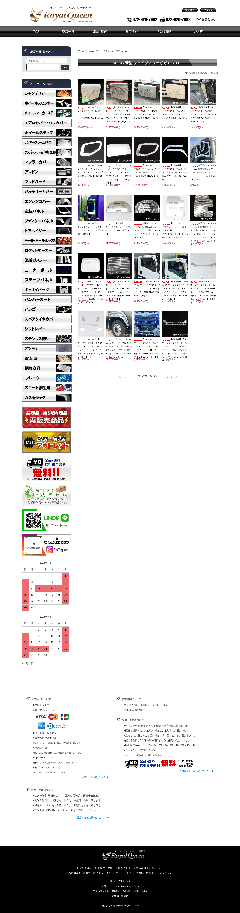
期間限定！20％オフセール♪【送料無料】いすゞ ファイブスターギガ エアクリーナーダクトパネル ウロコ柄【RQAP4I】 (203, 172)
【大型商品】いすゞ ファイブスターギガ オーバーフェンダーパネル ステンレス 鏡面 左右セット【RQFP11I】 (175, 172)
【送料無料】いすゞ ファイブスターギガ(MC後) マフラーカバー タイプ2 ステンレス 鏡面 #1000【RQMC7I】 (147, 114)
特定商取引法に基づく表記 (83, 872)
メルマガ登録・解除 (140, 872)
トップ (80, 868)
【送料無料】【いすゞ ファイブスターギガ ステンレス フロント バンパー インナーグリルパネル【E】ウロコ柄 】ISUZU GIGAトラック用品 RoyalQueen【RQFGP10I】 (175, 350)
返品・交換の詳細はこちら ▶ (93, 817)
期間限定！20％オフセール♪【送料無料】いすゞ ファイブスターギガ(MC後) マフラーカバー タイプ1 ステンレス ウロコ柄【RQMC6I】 (119, 114)
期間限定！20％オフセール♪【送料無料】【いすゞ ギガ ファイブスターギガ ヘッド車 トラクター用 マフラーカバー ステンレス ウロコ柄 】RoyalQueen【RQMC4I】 (203, 234)
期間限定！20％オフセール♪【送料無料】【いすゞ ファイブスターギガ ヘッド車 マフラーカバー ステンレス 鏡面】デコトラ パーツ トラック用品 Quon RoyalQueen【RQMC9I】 (90, 292)
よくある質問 (138, 868)
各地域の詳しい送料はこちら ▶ (196, 770)
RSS (160, 872)
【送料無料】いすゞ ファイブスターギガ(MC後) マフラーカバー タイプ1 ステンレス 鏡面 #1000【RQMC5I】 (90, 114)
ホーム (81, 51)
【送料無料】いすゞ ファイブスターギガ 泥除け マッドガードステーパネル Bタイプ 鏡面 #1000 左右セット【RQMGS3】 (203, 114)
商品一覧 (92, 868)
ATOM (168, 872)
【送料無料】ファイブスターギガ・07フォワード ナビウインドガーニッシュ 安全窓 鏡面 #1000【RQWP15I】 (91, 172)
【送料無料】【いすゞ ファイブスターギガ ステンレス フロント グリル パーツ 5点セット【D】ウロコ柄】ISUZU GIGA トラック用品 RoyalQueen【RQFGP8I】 (146, 350)
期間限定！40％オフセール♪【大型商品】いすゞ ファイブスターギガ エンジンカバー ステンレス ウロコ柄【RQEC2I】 (147, 230)
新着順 (214, 72)
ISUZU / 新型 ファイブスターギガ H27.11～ (108, 51)
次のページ (171, 377)
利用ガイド (122, 868)
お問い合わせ (156, 868)
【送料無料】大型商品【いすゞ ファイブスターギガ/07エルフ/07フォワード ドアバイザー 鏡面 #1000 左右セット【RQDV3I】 (147, 288)
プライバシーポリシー (113, 872)
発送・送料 (106, 868)
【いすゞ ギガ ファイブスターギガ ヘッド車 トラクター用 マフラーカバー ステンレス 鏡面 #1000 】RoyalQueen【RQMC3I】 (175, 230)
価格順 (203, 72)
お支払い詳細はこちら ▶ (95, 777)
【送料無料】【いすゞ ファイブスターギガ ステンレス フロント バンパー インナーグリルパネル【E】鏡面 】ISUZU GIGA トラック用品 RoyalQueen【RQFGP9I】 (203, 292)
